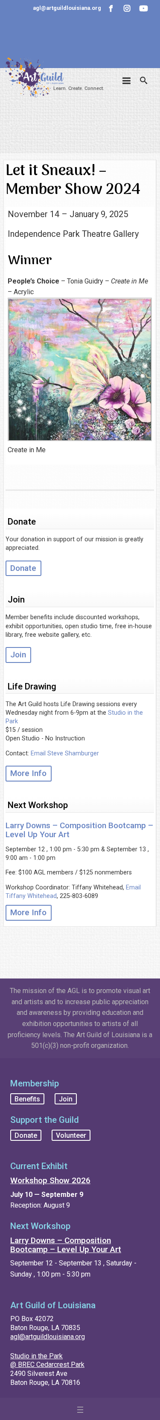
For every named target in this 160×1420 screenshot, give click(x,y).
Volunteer (71, 1135)
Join (18, 654)
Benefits (27, 1099)
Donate (23, 568)
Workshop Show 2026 (50, 1180)
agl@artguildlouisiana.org (47, 1337)
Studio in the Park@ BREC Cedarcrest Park (47, 1360)
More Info (28, 773)
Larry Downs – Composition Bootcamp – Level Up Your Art (79, 830)
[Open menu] (80, 1410)
